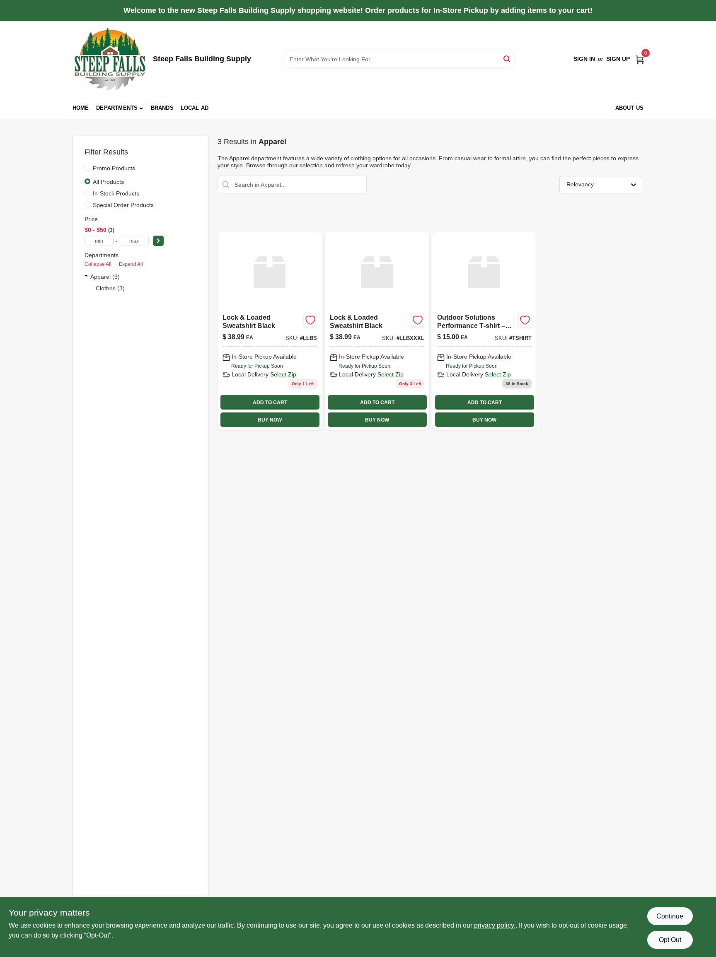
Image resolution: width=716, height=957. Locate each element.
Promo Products (114, 168)
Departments (117, 108)
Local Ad (195, 108)
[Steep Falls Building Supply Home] (110, 59)
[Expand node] (86, 276)
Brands (162, 108)
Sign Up (618, 58)
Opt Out (670, 939)
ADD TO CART (270, 402)
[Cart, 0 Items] (640, 59)
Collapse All (98, 264)
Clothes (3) (110, 288)
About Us (629, 108)
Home (81, 108)
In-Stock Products (116, 193)
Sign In (584, 58)
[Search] (507, 58)
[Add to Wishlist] (310, 320)
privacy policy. (494, 925)
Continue (669, 916)
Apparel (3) (105, 276)
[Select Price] (158, 241)
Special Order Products (123, 205)
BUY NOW (270, 420)
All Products (108, 182)
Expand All (131, 264)
